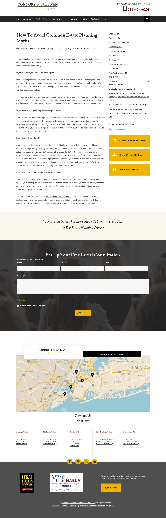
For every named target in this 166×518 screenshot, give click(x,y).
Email (64, 262)
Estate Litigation (115, 47)
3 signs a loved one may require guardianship (125, 109)
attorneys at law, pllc (53, 353)
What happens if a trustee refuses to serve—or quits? (129, 104)
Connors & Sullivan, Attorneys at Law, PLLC (47, 48)
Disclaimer (21, 300)
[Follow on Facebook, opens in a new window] (70, 461)
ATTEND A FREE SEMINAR (132, 140)
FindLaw (111, 505)
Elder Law (112, 38)
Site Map (64, 505)
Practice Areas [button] (41, 19)
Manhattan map (49, 444)
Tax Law (112, 68)
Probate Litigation (116, 64)
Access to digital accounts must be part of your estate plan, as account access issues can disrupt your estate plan (129, 96)
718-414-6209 (139, 9)
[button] (163, 501)
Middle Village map (104, 444)
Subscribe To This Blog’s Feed (122, 124)
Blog (85, 19)
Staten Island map (130, 444)
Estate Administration (117, 42)
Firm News (113, 55)
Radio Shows (57, 19)
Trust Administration (116, 73)
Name (19, 262)
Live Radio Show (128, 169)
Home (16, 19)
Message (21, 275)
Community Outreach (131, 155)
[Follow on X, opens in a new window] (86, 461)
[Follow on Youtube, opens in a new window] (78, 461)
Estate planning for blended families (122, 89)
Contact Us (95, 19)
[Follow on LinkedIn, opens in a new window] (94, 461)
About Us (27, 19)
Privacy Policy (74, 505)
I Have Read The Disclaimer (33, 306)
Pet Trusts (113, 60)
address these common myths (58, 196)
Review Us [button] (111, 487)
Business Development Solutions (92, 505)
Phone (108, 262)
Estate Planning (88, 48)
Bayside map (74, 446)
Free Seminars (72, 19)
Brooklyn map (21, 444)
